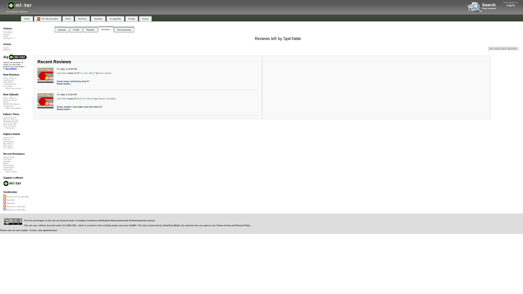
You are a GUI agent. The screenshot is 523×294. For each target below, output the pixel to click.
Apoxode (7, 161)
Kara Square (105, 73)
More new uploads (13, 108)
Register (6, 50)
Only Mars (8, 82)
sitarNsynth (8, 80)
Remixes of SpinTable (15, 207)
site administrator (47, 230)
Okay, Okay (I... (10, 78)
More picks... (11, 128)
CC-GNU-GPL (69, 225)
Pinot (5, 102)
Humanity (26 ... (11, 124)
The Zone (7, 159)
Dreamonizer (8, 168)
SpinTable (61, 73)
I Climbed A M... (10, 84)
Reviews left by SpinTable (17, 197)
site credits (22, 230)
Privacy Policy (242, 225)
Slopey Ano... (9, 138)
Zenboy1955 (8, 166)
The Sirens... (9, 148)
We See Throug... (11, 120)
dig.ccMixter (11, 69)
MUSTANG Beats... (12, 104)
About (5, 36)
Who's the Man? (86, 73)
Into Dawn (8, 86)
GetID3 (132, 225)
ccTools (107, 225)
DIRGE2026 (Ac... (11, 122)
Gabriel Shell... (9, 157)
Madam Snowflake (107, 98)
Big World (7, 144)
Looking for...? (9, 38)
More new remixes (13, 88)
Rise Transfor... (10, 126)
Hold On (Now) (85, 98)
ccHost (42, 225)
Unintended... (9, 142)
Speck (6, 164)
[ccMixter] (19, 7)
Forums (6, 34)
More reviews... (12, 172)
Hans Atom (8, 170)
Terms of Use (223, 225)
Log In (511, 5)
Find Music (8, 32)
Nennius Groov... (11, 100)
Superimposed (10, 118)
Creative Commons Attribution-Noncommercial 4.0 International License (116, 220)
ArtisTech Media (171, 225)
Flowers (7, 140)
